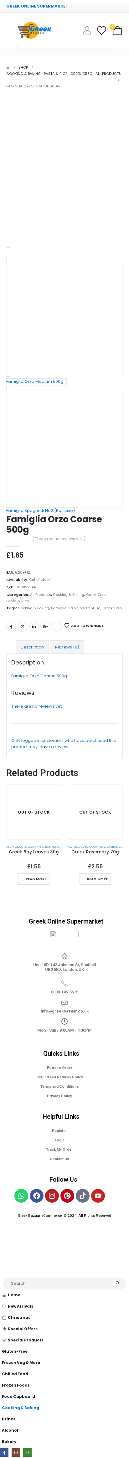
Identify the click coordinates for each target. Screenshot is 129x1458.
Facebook (11, 627)
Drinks (8, 1419)
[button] (3, 1274)
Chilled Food (15, 1374)
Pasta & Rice (17, 600)
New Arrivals (20, 1306)
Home (14, 1295)
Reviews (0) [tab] (67, 647)
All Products (40, 594)
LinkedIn (34, 627)
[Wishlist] (101, 30)
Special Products (26, 1340)
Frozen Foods (16, 1385)
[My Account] (87, 30)
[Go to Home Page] (8, 67)
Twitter (23, 627)
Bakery (9, 1441)
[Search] (118, 1283)
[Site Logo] (35, 30)
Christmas (19, 1317)
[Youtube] (98, 1196)
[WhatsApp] (27, 1452)
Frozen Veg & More (21, 1362)
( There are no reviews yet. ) (59, 538)
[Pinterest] (67, 1196)
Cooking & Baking (68, 594)
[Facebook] (37, 1196)
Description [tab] (32, 647)
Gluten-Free (15, 1351)
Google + (45, 627)
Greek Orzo (96, 594)
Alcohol (10, 1430)
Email (57, 627)
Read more (36, 879)
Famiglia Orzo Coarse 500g (76, 608)
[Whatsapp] (21, 1196)
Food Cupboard (18, 1396)
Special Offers (23, 1328)
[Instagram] (52, 1196)
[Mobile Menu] (10, 30)
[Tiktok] (83, 1196)
